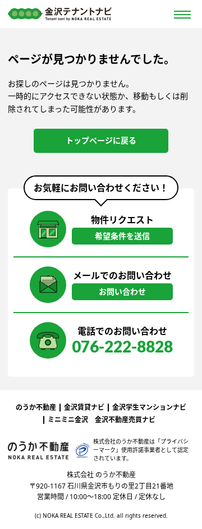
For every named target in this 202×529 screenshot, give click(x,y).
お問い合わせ (122, 291)
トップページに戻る (101, 140)
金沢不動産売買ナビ (125, 419)
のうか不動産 (36, 407)
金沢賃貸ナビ (84, 407)
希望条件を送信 (122, 235)
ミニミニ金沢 (68, 419)
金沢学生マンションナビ (149, 407)
